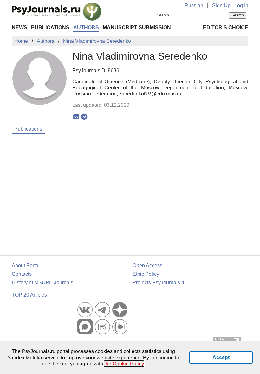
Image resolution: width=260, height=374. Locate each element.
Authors (86, 27)
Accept (221, 357)
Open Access (147, 265)
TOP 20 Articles (29, 295)
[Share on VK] (76, 116)
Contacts (22, 274)
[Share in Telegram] (84, 116)
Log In (241, 5)
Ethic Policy (146, 274)
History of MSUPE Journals (42, 282)
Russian (194, 5)
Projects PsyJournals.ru (159, 282)
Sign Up (221, 5)
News (19, 27)
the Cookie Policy (124, 363)
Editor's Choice (225, 27)
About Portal (26, 265)
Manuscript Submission (137, 27)
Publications (50, 27)
